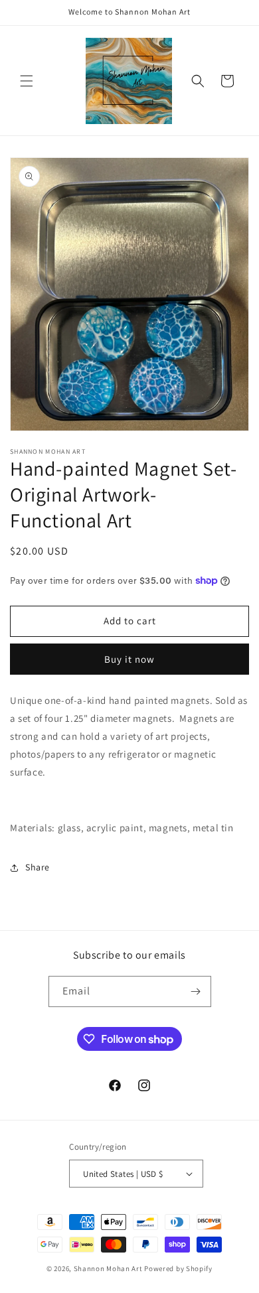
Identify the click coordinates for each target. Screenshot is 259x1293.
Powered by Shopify (178, 1268)
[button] (26, 81)
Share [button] (37, 867)
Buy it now (129, 659)
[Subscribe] (196, 991)
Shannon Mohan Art (108, 1268)
